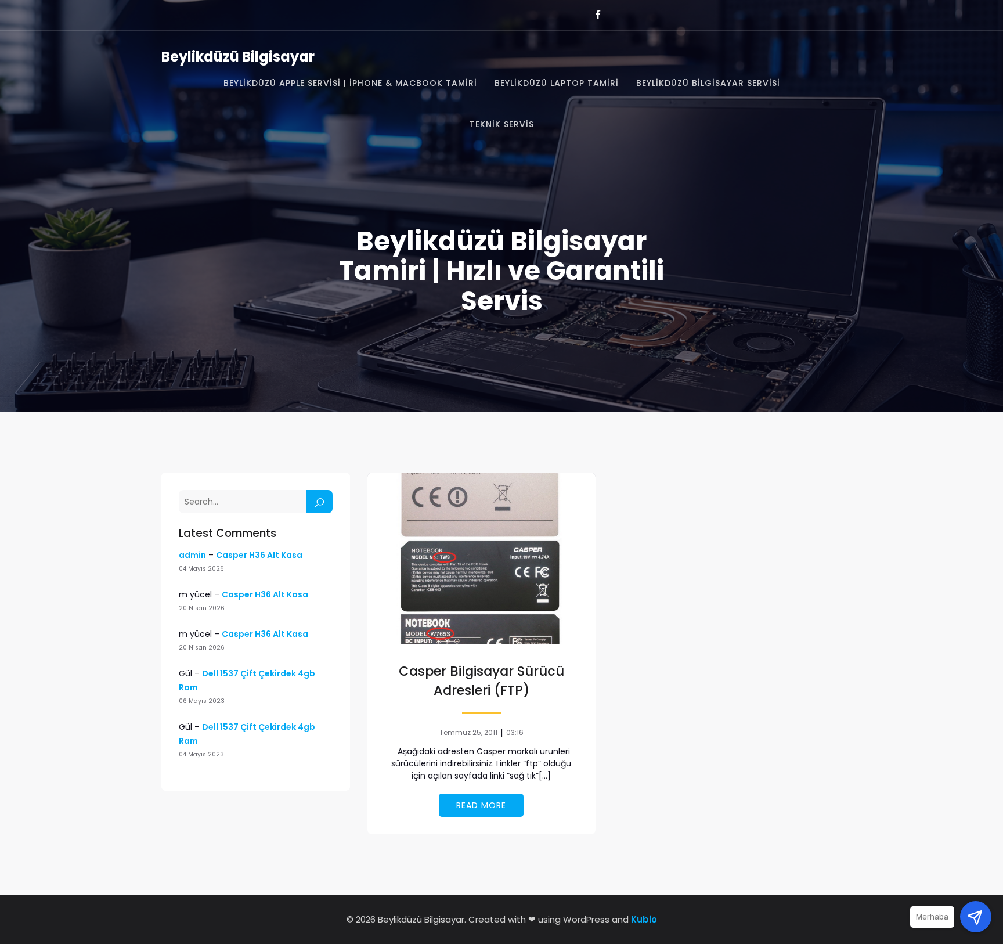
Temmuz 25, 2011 (468, 732)
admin (192, 555)
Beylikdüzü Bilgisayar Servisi (708, 83)
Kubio (644, 919)
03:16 (515, 732)
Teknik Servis (502, 124)
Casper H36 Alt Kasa (259, 555)
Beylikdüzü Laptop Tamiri (557, 83)
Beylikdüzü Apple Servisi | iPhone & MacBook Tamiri (350, 83)
